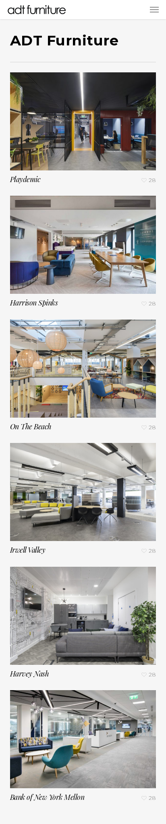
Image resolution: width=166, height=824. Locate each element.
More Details (85, 115)
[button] (154, 10)
